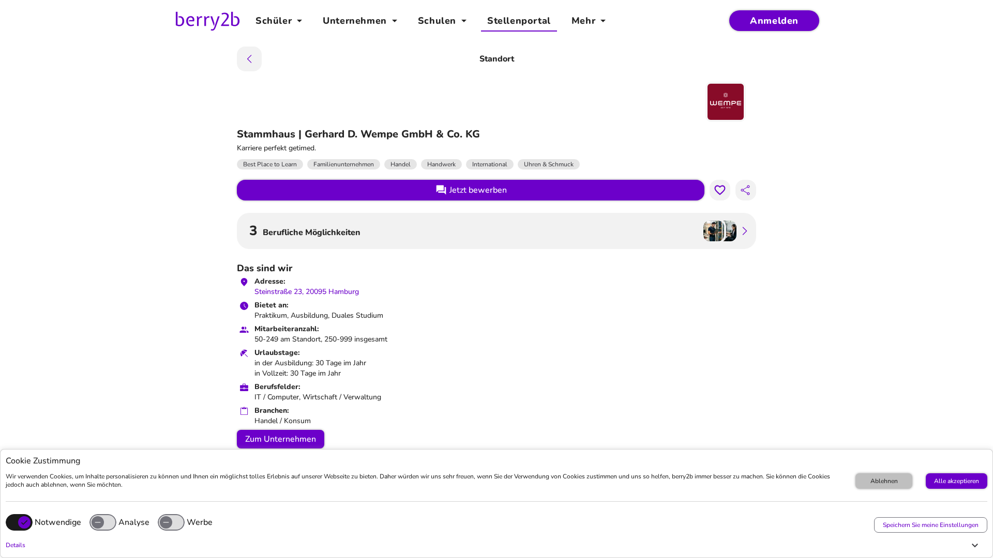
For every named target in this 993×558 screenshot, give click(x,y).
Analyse (133, 522)
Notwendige (58, 522)
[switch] (102, 522)
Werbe (200, 522)
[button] (494, 545)
